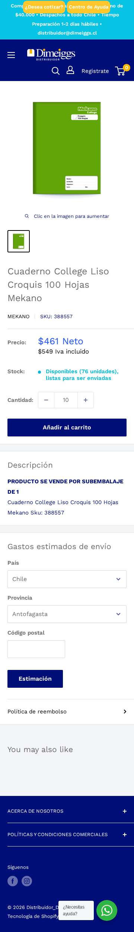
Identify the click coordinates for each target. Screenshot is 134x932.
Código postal (26, 632)
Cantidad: (20, 400)
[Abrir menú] (11, 55)
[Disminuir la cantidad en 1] (46, 400)
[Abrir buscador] (56, 71)
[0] (120, 71)
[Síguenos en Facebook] (12, 881)
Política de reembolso (37, 711)
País (13, 562)
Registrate (95, 71)
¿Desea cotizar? (44, 7)
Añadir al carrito (67, 427)
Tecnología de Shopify (33, 916)
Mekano (18, 316)
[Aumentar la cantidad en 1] (85, 400)
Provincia (19, 597)
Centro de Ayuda (88, 7)
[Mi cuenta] (70, 70)
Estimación (35, 678)
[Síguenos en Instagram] (27, 881)
